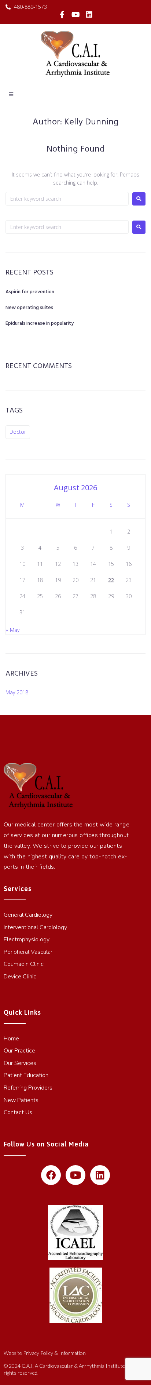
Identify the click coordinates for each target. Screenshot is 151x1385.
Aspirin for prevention (29, 292)
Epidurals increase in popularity (39, 323)
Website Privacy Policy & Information (45, 1353)
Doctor (18, 431)
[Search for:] (67, 199)
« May (12, 629)
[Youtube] (75, 14)
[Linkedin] (89, 14)
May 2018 (16, 692)
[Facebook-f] (62, 14)
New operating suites (29, 307)
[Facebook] (51, 1175)
